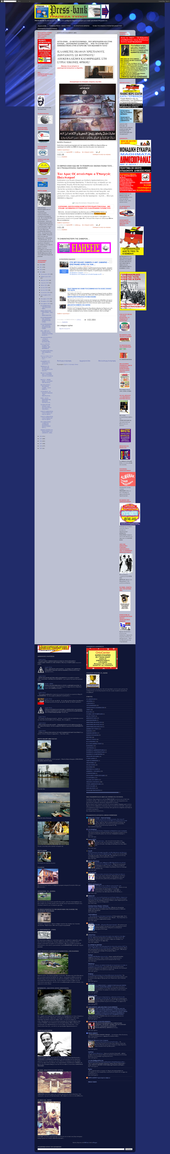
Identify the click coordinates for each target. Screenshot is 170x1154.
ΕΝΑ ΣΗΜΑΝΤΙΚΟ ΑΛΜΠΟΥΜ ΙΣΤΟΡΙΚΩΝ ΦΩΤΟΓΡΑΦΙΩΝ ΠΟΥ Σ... (46, 424)
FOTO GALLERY (90, 786)
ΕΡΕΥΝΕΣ (89, 737)
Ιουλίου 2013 (44, 290)
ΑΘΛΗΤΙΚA (89, 701)
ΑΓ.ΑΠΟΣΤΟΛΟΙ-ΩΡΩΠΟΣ (81, 26)
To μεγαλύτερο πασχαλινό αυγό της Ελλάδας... (107, 1042)
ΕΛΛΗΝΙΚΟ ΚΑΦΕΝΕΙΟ (95, 945)
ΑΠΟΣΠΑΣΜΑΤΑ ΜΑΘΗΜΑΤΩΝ (95, 707)
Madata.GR (91, 896)
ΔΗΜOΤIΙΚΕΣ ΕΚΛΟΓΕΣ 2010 (94, 726)
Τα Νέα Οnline (63, 292)
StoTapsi (90, 955)
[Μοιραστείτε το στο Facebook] (63, 154)
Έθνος (63, 309)
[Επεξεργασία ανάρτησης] (99, 152)
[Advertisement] (86, 346)
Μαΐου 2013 (44, 285)
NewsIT (90, 851)
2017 (41, 443)
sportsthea (91, 923)
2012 (41, 269)
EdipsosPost (91, 984)
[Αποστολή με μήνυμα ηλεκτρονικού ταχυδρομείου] (58, 154)
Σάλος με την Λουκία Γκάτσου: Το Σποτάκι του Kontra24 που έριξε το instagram (107, 831)
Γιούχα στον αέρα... (100, 841)
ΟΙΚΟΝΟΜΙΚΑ (90, 762)
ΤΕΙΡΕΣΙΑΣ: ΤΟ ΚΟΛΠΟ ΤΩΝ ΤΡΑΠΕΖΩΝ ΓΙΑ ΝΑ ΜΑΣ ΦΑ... (47, 368)
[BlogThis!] (60, 154)
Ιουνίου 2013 (44, 287)
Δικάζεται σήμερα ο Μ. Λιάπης (78, 305)
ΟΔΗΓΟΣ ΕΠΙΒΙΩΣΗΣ (92, 760)
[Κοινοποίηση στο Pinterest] (95, 320)
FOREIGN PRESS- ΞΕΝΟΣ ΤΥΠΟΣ (60, 26)
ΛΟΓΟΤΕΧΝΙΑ (90, 748)
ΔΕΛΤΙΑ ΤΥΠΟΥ (90, 716)
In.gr (103, 274)
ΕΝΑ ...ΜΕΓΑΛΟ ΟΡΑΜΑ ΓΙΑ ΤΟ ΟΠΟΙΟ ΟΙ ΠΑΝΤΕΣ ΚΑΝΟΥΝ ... (47, 333)
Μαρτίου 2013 (45, 280)
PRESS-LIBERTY (93, 1033)
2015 (41, 438)
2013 (41, 272)
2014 (41, 436)
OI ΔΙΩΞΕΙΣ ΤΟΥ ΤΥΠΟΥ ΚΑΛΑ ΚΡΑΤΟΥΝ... (45, 362)
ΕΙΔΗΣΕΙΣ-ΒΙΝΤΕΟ (91, 733)
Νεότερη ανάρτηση (64, 361)
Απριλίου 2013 (45, 283)
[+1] (77, 154)
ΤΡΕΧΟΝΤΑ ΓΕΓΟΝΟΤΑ (92, 782)
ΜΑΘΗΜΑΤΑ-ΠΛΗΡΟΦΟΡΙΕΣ (94, 754)
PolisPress (86, 272)
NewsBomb (63, 301)
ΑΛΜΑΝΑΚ (89, 703)
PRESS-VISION (92, 1082)
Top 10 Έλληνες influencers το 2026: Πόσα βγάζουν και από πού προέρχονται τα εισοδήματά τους (110, 863)
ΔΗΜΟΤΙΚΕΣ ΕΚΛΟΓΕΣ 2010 (94, 722)
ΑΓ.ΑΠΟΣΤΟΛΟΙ (90, 699)
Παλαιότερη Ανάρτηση (107, 361)
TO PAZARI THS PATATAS (93, 790)
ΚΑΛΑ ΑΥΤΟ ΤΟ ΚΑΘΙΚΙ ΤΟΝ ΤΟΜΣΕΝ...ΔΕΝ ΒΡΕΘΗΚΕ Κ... (45, 346)
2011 (41, 267)
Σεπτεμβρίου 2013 (46, 295)
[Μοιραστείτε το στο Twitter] (61, 154)
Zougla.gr (90, 974)
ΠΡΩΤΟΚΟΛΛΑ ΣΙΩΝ (92, 769)
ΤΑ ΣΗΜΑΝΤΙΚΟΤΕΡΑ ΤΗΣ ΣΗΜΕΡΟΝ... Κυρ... (47, 352)
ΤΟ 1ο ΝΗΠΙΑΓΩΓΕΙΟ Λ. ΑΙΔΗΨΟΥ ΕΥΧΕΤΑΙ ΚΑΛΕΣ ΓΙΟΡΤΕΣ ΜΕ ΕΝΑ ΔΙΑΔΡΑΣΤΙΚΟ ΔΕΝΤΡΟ (110, 986)
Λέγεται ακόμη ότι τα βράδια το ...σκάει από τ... (47, 357)
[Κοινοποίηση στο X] (91, 320)
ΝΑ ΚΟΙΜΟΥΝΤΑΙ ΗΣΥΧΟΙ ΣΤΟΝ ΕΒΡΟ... (46, 307)
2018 (41, 446)
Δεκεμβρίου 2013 (45, 303)
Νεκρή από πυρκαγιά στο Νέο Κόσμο (81, 297)
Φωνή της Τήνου (92, 995)
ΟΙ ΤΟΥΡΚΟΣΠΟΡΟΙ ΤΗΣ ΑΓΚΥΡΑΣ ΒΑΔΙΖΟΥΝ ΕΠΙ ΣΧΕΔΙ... (46, 320)
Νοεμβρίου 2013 (45, 301)
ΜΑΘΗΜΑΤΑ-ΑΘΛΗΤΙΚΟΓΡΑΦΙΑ (95, 752)
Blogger (95, 1142)
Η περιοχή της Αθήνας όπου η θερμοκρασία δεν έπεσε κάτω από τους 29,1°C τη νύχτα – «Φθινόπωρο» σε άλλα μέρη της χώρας (107, 947)
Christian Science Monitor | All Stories (98, 906)
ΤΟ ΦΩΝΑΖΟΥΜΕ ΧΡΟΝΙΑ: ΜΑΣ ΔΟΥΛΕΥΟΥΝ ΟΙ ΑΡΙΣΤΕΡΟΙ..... (46, 407)
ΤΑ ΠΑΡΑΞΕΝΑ (90, 777)
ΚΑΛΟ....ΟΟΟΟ (49, 683)
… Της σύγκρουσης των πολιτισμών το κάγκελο (100, 916)
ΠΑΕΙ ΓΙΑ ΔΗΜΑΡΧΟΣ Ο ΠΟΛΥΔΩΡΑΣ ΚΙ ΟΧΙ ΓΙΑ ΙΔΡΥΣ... (47, 413)
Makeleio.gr (91, 964)
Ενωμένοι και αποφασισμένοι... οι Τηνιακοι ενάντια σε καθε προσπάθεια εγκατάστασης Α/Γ (110, 997)
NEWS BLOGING (90, 788)
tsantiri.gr (91, 1052)
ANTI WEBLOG (92, 915)
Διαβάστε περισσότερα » (63, 150)
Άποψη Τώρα (91, 935)
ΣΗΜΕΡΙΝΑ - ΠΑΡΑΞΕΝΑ (93, 771)
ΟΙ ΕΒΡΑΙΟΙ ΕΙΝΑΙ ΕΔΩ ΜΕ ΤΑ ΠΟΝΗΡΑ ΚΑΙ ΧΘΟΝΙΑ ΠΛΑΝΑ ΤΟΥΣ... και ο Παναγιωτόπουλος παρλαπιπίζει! (85, 167)
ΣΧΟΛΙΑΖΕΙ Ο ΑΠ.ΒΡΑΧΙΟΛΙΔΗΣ (95, 775)
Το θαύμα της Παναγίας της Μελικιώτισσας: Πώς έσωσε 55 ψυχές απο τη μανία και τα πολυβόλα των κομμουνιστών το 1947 (111, 819)
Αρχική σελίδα (42, 26)
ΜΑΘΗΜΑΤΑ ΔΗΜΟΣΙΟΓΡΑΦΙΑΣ (47, 28)
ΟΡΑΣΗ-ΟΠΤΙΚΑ (91, 765)
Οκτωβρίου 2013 (45, 299)
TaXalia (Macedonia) (93, 861)
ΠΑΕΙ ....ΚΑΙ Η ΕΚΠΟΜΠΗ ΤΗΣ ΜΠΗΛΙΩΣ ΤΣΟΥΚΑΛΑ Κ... (46, 400)
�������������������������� (102, 792)
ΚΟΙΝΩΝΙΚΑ (89, 746)
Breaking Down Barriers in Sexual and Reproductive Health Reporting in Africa (106, 1062)
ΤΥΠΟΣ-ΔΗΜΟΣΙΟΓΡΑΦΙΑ (93, 784)
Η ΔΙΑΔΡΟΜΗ (92, 873)
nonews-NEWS (92, 839)
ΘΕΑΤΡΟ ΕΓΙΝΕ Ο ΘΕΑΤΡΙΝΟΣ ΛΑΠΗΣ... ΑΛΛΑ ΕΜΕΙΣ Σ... (46, 387)
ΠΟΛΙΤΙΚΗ (89, 767)
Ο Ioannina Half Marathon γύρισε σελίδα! (98, 956)
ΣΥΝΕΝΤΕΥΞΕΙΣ (91, 773)
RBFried (86, 1142)
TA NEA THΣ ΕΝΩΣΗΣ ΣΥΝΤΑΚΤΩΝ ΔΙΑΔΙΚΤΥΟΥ (107, 26)
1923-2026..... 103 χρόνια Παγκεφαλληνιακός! (106, 924)
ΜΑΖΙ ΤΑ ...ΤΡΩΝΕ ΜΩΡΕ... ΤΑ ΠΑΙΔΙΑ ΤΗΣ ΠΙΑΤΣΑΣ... (47, 381)
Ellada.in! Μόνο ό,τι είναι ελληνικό (98, 1040)
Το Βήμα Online (64, 267)
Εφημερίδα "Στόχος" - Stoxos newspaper (99, 818)
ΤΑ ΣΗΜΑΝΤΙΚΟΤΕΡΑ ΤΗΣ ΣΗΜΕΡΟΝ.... (73, 239)
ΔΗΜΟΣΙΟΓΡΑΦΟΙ (91, 718)
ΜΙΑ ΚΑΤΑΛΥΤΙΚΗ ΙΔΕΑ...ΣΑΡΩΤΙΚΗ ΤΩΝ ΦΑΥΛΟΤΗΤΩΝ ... (47, 375)
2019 (41, 448)
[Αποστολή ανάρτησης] (96, 152)
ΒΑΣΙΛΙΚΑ (89, 712)
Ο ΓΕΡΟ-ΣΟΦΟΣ (90, 758)
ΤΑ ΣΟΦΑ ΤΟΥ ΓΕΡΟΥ (92, 780)
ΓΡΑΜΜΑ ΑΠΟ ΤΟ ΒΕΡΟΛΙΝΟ (94, 714)
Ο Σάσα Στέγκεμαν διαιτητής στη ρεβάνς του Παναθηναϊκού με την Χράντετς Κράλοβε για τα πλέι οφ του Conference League (107, 853)
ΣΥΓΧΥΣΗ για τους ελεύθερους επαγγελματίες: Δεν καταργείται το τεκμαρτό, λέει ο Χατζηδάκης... (108, 886)
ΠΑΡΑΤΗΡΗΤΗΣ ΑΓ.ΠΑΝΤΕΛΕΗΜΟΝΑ (99, 1022)
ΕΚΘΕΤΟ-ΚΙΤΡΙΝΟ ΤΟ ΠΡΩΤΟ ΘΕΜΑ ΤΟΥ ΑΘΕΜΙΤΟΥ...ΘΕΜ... (47, 431)
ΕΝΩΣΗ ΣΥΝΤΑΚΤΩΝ (92, 735)
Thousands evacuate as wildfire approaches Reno (99, 907)
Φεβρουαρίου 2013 (46, 276)
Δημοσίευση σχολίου (64, 328)
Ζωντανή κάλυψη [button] (64, 271)
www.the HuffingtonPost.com (95, 1060)
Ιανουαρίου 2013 (45, 274)
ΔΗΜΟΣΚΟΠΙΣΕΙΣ (91, 720)
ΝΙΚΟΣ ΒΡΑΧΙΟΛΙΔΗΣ (92, 756)
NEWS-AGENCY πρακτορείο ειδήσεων (99, 1078)
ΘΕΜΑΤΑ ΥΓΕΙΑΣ (91, 739)
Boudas (90, 1069)
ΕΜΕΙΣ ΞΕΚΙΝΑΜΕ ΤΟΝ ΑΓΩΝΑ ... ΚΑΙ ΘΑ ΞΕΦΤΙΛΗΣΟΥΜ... (47, 313)
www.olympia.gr (92, 829)
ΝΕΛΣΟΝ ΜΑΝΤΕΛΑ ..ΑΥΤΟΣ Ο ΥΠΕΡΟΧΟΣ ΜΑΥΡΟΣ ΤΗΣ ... (46, 340)
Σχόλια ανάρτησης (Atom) (71, 364)
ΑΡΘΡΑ (88, 709)
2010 (41, 265)
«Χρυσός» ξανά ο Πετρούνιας (95, 1053)
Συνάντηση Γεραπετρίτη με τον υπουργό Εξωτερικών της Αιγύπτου (105, 975)
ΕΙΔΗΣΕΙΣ (64, 157)
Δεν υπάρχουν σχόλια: (88, 152)
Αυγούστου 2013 (45, 292)
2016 (41, 441)
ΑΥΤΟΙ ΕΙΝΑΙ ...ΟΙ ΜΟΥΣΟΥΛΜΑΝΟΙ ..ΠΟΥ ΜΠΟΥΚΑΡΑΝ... (46, 394)
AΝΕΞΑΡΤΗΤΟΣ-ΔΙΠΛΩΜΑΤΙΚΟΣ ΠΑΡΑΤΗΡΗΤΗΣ (103, 1007)
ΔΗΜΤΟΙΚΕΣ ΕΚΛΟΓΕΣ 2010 (94, 724)
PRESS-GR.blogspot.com (94, 884)
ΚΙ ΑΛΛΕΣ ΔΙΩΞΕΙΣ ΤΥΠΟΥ (94, 743)
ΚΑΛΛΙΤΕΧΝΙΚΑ (91, 741)
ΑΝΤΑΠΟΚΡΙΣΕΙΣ (91, 705)
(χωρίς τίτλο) (42, 659)
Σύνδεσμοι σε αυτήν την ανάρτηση (101, 154)
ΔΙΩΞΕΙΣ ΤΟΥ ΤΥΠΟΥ (92, 729)
